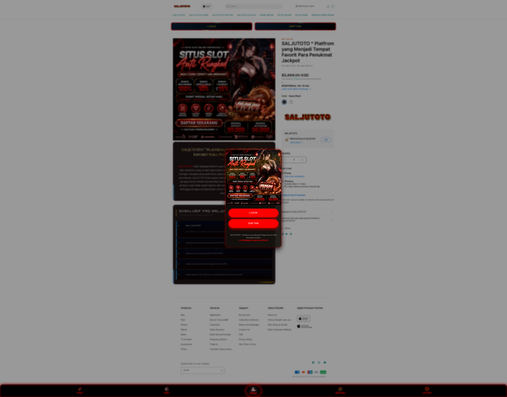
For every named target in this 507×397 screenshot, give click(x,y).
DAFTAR (253, 223)
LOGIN (253, 213)
